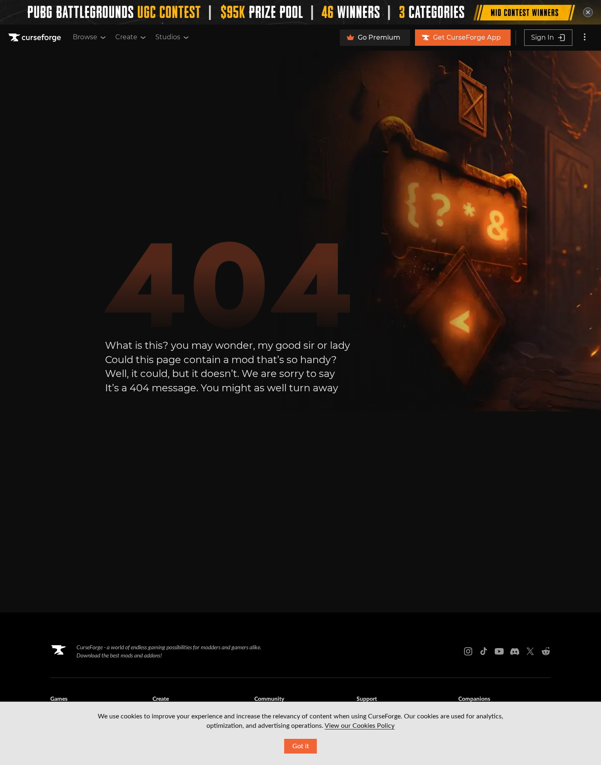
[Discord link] (515, 651)
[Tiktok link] (484, 651)
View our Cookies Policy (360, 725)
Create (126, 37)
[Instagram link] (468, 651)
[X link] (530, 651)
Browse (85, 37)
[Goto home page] (35, 38)
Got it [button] (300, 746)
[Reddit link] (546, 651)
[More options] (584, 37)
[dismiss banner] (588, 12)
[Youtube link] (499, 651)
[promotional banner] (300, 12)
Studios (167, 37)
